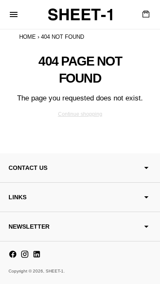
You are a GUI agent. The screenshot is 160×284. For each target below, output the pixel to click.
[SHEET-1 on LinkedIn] (36, 254)
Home (27, 37)
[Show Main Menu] (13, 14)
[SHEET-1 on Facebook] (13, 254)
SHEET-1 (55, 271)
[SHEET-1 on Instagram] (24, 254)
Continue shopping (80, 114)
